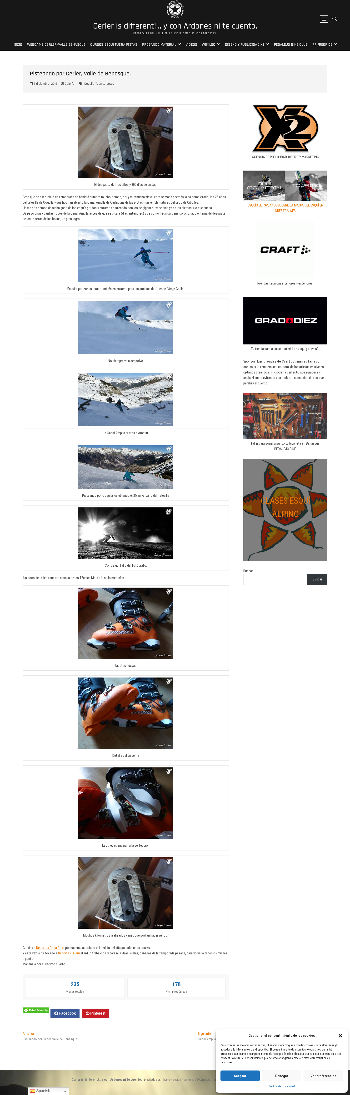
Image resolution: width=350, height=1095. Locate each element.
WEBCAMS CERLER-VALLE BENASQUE (56, 44)
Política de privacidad (282, 1086)
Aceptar (240, 1076)
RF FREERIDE (322, 44)
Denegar (281, 1076)
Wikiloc (208, 44)
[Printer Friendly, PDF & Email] (36, 1010)
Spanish (42, 1091)
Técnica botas (104, 84)
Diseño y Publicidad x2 (244, 44)
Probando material (159, 44)
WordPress (187, 1079)
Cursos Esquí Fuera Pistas (113, 44)
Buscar (248, 571)
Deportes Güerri (69, 953)
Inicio (17, 44)
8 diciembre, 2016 (45, 84)
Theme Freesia (170, 1079)
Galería (69, 84)
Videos (191, 44)
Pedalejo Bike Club (291, 44)
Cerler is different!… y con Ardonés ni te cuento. (175, 26)
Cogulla (89, 84)
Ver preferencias (323, 1076)
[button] (340, 1035)
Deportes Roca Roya (50, 948)
